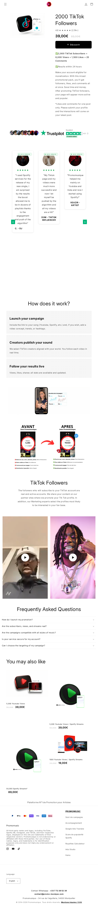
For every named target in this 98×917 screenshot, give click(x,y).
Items (67, 855)
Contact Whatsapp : (49, 891)
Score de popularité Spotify (74, 836)
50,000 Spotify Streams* (17, 789)
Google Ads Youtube (74, 829)
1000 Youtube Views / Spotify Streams (66, 759)
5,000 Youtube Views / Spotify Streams (66, 724)
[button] (5, 4)
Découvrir (75, 44)
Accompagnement (73, 823)
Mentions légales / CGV (71, 902)
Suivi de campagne (74, 817)
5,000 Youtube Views (15, 704)
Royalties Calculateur (75, 843)
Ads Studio (70, 849)
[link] (49, 400)
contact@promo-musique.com (49, 894)
